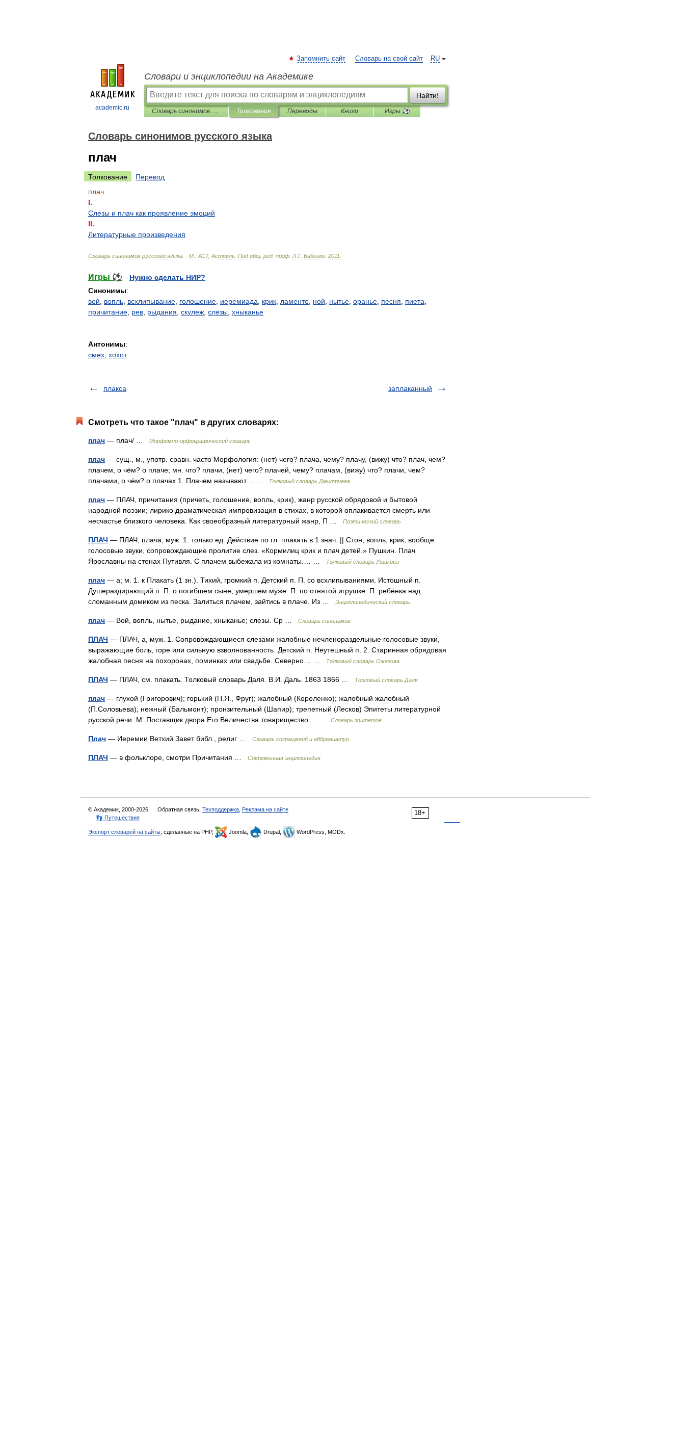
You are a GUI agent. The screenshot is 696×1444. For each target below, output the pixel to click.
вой (94, 301)
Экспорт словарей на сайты (124, 832)
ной (319, 301)
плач (96, 440)
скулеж (192, 312)
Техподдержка (220, 809)
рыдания (162, 312)
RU (435, 58)
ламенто (294, 301)
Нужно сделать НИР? (167, 277)
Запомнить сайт (321, 58)
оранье (365, 301)
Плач (97, 738)
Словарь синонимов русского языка (186, 111)
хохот (118, 355)
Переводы (302, 111)
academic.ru (112, 107)
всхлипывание (151, 301)
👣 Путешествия (118, 818)
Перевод (150, 177)
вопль (113, 301)
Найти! (427, 95)
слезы (218, 312)
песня (391, 301)
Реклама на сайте (265, 809)
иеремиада (239, 301)
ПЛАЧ (98, 540)
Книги (349, 111)
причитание (107, 312)
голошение (197, 301)
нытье (339, 301)
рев (137, 312)
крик (269, 301)
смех (96, 355)
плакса (114, 388)
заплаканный (410, 388)
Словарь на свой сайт (389, 58)
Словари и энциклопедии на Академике (228, 76)
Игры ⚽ (397, 111)
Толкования (253, 111)
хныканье (247, 312)
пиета (414, 301)
